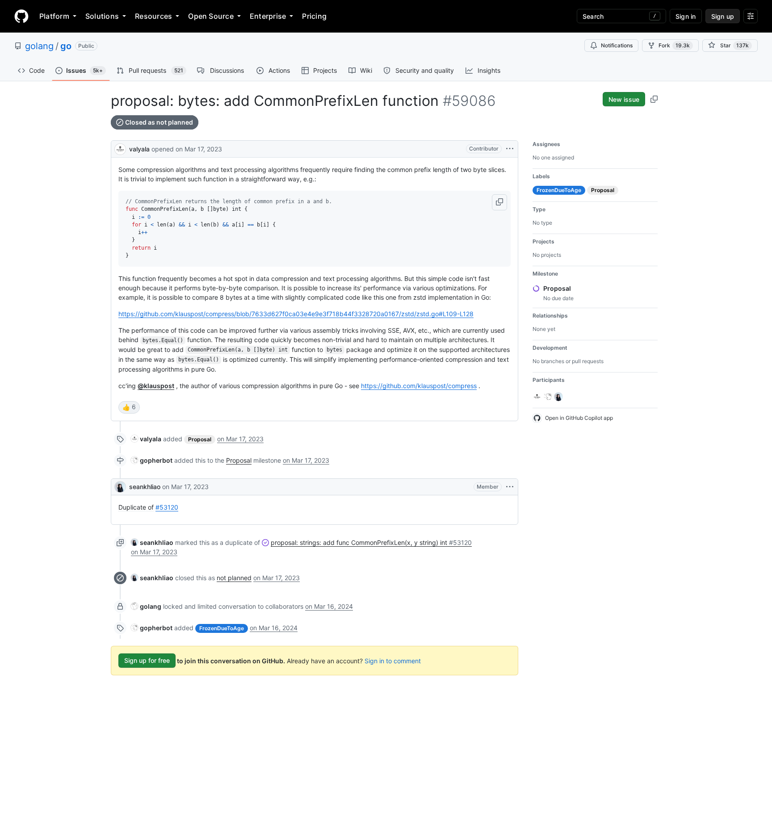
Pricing (314, 16)
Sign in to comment (393, 660)
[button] (499, 202)
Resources (153, 16)
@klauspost (156, 385)
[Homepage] (21, 16)
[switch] (129, 407)
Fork (674, 45)
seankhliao (144, 486)
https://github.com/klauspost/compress (419, 385)
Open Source (211, 16)
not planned (234, 578)
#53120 (166, 507)
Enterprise (268, 16)
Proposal (239, 460)
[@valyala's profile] (120, 148)
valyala (139, 149)
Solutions (102, 16)
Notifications (617, 45)
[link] (146, 439)
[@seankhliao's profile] (120, 486)
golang (39, 46)
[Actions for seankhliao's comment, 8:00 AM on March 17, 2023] (509, 487)
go (65, 46)
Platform (54, 16)
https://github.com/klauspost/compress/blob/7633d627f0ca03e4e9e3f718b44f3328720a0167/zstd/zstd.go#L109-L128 (296, 314)
